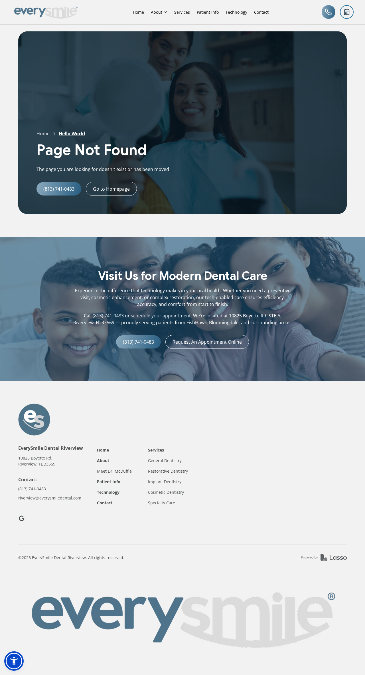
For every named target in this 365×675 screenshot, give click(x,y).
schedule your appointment (161, 316)
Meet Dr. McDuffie (114, 471)
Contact (261, 12)
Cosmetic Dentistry (166, 492)
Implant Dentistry (164, 481)
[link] (45, 12)
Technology (236, 12)
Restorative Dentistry (168, 471)
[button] (159, 12)
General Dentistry (165, 460)
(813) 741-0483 (108, 316)
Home (138, 12)
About (103, 460)
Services (182, 12)
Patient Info (208, 12)
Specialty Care (161, 502)
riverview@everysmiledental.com (49, 498)
